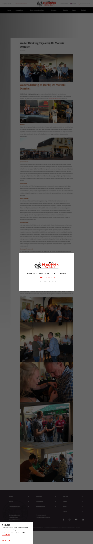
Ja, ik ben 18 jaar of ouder (45, 278)
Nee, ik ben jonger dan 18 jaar (46, 281)
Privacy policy (6, 534)
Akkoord (4, 540)
